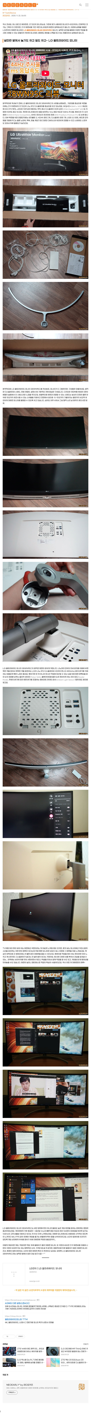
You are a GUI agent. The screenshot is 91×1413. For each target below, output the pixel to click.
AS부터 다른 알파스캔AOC (17, 1303)
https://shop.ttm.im (13, 1316)
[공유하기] (10, 1336)
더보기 (85, 1344)
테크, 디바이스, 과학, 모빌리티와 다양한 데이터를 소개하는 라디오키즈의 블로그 (32, 1388)
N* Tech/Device (9, 13)
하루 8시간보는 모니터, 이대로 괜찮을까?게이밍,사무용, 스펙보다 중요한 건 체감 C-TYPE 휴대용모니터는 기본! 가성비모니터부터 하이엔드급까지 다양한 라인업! (45, 1307)
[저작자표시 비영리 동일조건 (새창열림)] (28, 1336)
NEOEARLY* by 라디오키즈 (19, 1385)
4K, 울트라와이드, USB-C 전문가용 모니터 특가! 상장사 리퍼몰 (29, 1322)
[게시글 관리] (13, 1336)
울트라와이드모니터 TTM (16, 1319)
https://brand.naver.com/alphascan (20, 1300)
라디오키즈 (6, 16)
